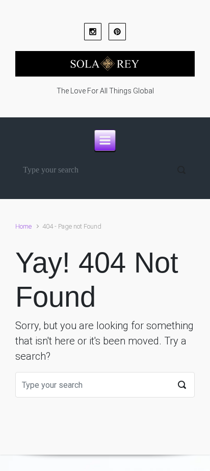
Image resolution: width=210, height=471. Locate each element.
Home (23, 226)
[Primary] (105, 140)
